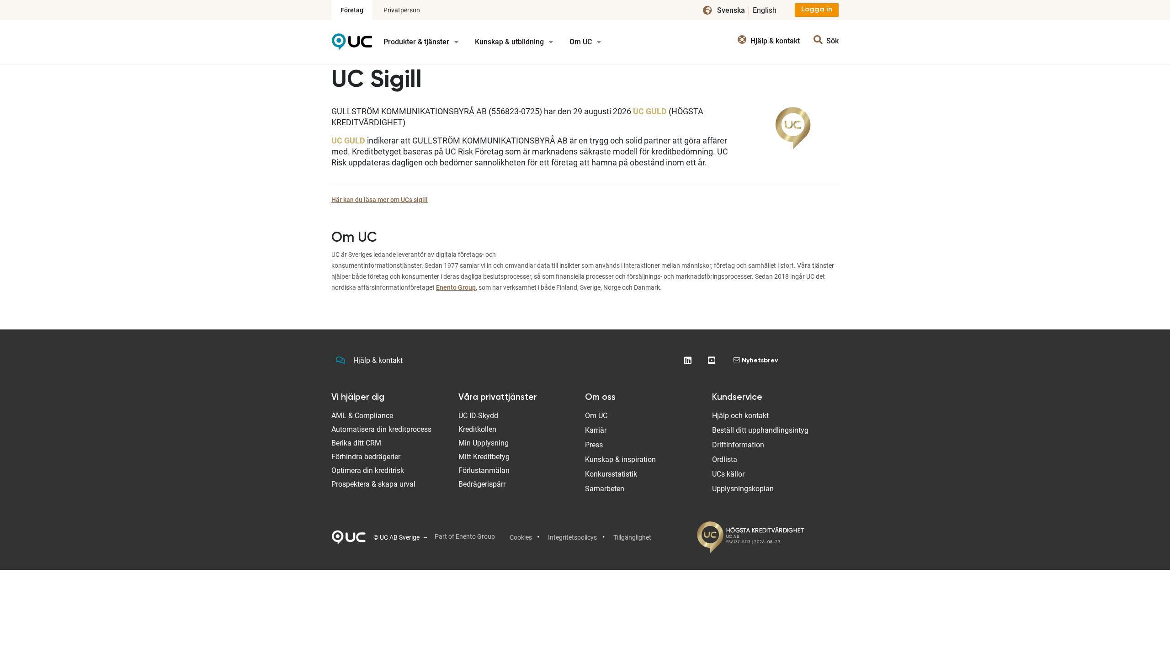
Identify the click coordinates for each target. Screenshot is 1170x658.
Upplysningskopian (743, 488)
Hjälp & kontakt (378, 360)
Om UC (581, 41)
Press (594, 444)
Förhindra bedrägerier (365, 456)
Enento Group (456, 287)
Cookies (521, 537)
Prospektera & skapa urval (373, 484)
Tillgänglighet (632, 537)
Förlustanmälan (484, 470)
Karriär (595, 430)
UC (351, 45)
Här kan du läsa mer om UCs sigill (379, 199)
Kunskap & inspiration (620, 459)
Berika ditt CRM (356, 443)
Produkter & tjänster (417, 41)
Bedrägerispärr (481, 484)
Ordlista (724, 459)
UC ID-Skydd (478, 415)
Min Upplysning (483, 443)
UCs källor (728, 474)
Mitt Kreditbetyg (484, 456)
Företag (351, 10)
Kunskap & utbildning (510, 41)
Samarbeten (604, 488)
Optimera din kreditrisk (367, 470)
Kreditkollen (477, 429)
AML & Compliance (362, 415)
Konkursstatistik (611, 474)
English (764, 10)
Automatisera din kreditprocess (381, 429)
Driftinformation (738, 444)
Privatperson (401, 10)
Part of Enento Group (465, 536)
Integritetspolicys (572, 537)
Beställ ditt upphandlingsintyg (760, 430)
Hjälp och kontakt (740, 415)
